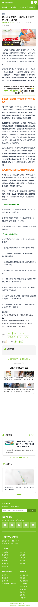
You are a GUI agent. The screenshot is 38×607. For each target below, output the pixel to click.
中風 (9, 333)
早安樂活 (5, 566)
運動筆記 (22, 592)
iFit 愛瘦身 (23, 598)
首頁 (3, 14)
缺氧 (26, 337)
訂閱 (31, 510)
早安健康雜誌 (24, 584)
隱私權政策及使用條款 (9, 584)
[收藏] (6, 341)
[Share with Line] (15, 341)
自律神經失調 (11, 337)
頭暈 (15, 333)
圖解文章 (5, 563)
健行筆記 (22, 595)
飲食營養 (5, 555)
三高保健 (22, 558)
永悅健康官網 (24, 575)
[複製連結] (22, 341)
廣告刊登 (5, 581)
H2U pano (23, 589)
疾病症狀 (5, 552)
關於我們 (5, 575)
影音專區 (5, 561)
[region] (19, 89)
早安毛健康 (23, 586)
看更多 (31, 435)
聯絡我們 (5, 578)
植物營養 (22, 563)
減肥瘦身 (22, 555)
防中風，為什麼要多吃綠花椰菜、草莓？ (16, 321)
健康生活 (22, 552)
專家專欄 (22, 561)
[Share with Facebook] (19, 341)
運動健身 (5, 558)
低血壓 (22, 333)
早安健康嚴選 (24, 581)
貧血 (20, 337)
